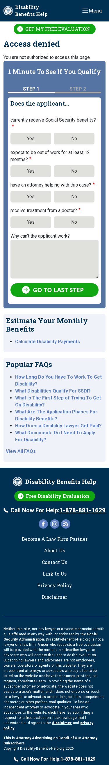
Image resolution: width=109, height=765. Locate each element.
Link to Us (54, 574)
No (74, 138)
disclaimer (62, 723)
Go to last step (58, 290)
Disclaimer (54, 597)
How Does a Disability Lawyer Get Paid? (58, 425)
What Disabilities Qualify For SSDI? (53, 391)
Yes (31, 138)
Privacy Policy (54, 585)
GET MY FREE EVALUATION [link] (57, 29)
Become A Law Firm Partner (54, 539)
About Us (54, 550)
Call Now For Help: (58, 510)
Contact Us (54, 562)
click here (56, 712)
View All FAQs (21, 451)
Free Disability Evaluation (57, 496)
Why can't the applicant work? (40, 236)
